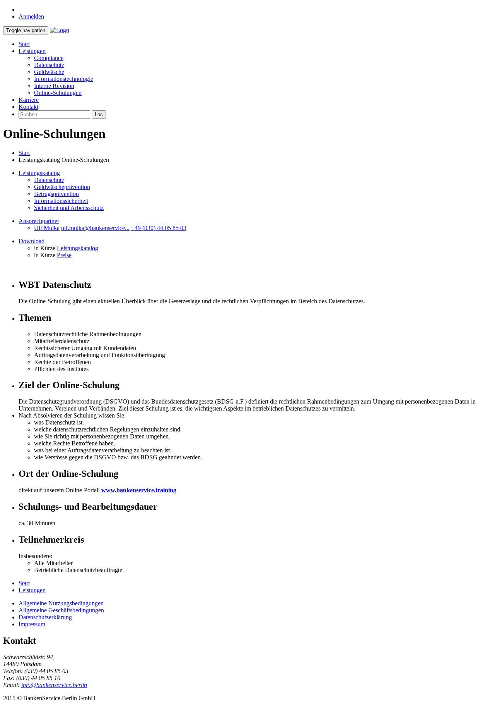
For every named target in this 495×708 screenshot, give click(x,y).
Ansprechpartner (39, 221)
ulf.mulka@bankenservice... (95, 228)
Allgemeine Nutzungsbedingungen (61, 603)
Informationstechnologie (63, 79)
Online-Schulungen (58, 92)
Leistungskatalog (39, 173)
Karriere (29, 99)
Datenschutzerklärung (45, 617)
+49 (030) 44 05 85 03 (158, 228)
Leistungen (32, 51)
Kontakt (28, 106)
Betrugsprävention (56, 194)
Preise (64, 255)
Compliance (48, 58)
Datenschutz (49, 65)
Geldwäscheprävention (62, 187)
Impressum (32, 624)
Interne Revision (54, 85)
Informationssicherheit (61, 201)
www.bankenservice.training (138, 490)
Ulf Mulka (47, 228)
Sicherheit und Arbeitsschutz (69, 207)
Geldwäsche (49, 72)
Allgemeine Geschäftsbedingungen (61, 610)
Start (24, 44)
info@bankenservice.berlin (54, 685)
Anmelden (31, 16)
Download (31, 241)
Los (99, 114)
